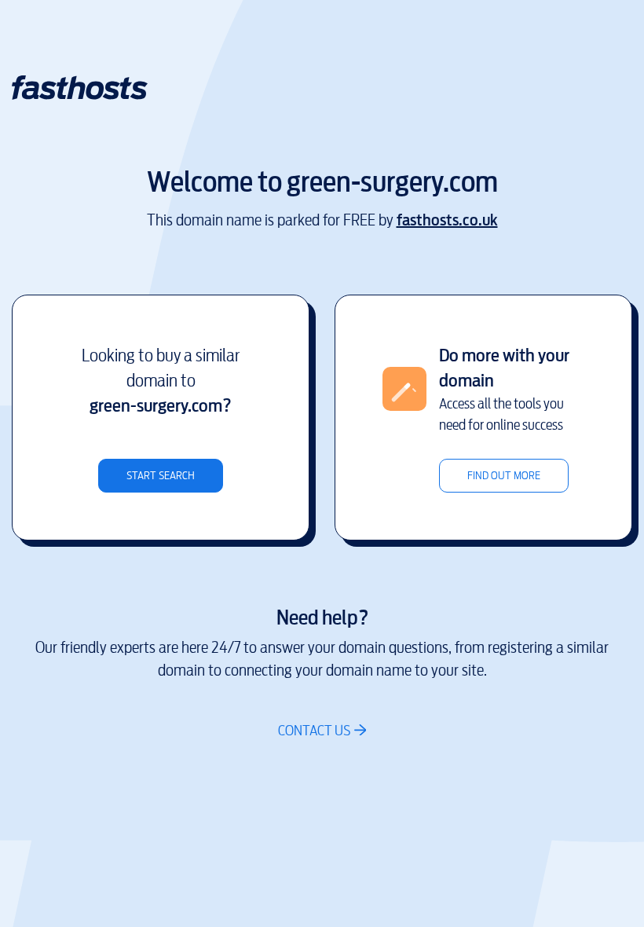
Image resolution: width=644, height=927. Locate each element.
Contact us (314, 730)
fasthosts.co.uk (447, 220)
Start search (160, 475)
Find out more (503, 475)
